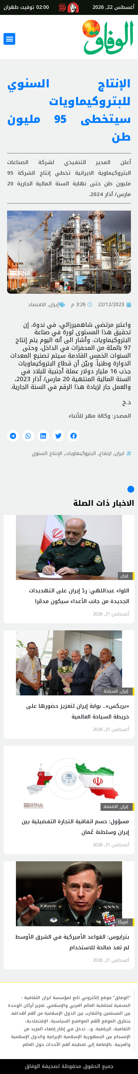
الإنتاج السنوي (47, 453)
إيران (54, 304)
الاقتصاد (37, 304)
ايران (119, 453)
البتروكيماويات (80, 453)
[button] (9, 39)
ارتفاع (105, 453)
